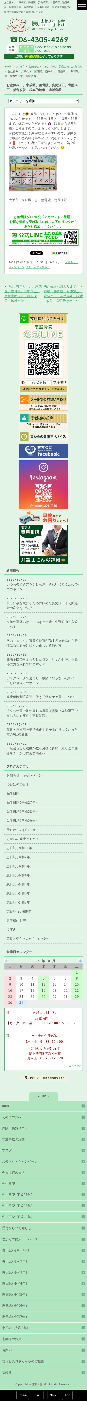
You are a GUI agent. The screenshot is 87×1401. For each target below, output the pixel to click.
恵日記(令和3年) (19, 866)
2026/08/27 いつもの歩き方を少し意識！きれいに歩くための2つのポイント (43, 584)
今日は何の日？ (17, 784)
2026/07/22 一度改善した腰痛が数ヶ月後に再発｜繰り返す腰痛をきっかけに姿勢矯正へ (42, 748)
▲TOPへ (43, 1096)
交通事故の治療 (13, 1139)
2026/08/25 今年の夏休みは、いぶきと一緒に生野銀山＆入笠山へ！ (42, 622)
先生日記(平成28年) (21, 812)
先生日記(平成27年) (21, 802)
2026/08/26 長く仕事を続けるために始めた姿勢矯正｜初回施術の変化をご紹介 (42, 603)
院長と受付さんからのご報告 (27, 939)
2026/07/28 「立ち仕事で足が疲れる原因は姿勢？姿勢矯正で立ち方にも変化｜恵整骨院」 (42, 711)
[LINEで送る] (60, 253)
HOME (7, 66)
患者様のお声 (16, 921)
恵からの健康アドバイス (24, 839)
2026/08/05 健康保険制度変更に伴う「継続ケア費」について (42, 694)
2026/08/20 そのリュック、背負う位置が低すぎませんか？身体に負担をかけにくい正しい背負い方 (42, 640)
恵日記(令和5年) (19, 884)
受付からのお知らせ (71, 66)
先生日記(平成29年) (21, 821)
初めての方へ (11, 1117)
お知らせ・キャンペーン (43, 66)
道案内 (11, 930)
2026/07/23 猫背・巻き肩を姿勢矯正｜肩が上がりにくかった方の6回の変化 (42, 729)
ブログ (20, 66)
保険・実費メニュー (16, 1128)
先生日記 (12, 793)
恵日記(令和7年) (19, 902)
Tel (38, 1395)
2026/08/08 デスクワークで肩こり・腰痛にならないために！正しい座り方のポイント (42, 678)
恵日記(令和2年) (19, 857)
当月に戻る (75, 1066)
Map (53, 1395)
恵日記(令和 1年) (20, 848)
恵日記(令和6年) (19, 893)
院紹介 (7, 1372)
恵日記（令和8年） (20, 911)
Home (23, 1395)
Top (67, 1395)
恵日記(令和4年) (19, 875)
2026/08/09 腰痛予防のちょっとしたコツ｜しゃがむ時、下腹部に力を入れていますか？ (42, 659)
